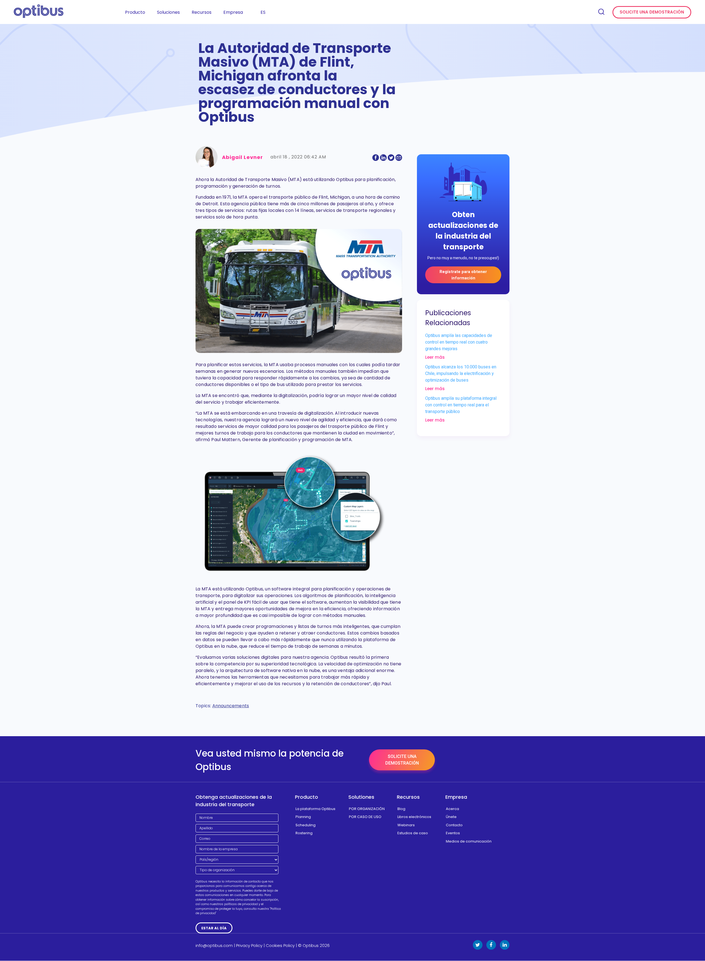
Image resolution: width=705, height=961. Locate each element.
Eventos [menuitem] (453, 833)
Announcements (230, 706)
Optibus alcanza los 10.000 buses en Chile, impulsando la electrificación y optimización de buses (460, 374)
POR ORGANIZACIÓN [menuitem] (367, 808)
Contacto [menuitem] (454, 825)
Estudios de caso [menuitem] (412, 833)
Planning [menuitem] (303, 816)
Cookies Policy (280, 945)
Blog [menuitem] (401, 808)
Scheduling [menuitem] (305, 825)
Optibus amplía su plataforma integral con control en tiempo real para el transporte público (461, 405)
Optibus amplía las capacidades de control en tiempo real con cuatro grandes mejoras (458, 342)
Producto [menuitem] (135, 12)
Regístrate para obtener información (463, 275)
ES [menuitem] (263, 12)
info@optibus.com (214, 945)
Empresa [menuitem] (233, 12)
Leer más (435, 357)
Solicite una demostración (652, 12)
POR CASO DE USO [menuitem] (365, 816)
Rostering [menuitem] (304, 833)
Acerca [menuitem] (452, 808)
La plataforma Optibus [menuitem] (315, 808)
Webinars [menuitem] (406, 825)
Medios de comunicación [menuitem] (469, 841)
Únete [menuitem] (451, 816)
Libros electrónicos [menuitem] (414, 816)
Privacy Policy (249, 945)
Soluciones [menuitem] (168, 12)
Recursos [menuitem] (202, 12)
